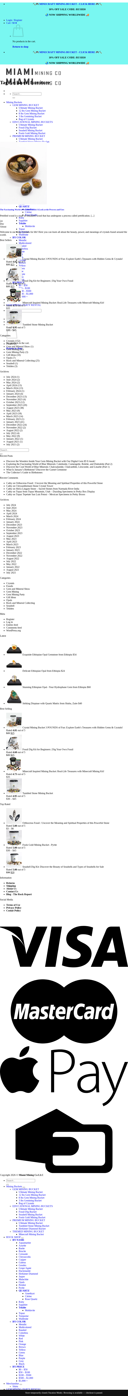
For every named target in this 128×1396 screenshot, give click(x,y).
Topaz (22, 229)
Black (22, 1364)
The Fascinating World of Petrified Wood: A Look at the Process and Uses (32, 209)
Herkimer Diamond (28, 1273)
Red (21, 1338)
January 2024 (13, 393)
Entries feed (12, 625)
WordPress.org (13, 630)
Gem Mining (12, 349)
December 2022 (14, 424)
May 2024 (11, 382)
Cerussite (23, 1254)
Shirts (15, 1386)
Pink (21, 1341)
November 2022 (14, 427)
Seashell (10, 363)
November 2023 (14, 399)
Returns (10, 883)
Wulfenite (23, 234)
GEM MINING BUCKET (25, 1189)
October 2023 (13, 402)
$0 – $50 (23, 285)
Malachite (23, 1279)
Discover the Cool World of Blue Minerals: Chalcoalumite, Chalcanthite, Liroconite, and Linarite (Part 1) (58, 466)
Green (22, 1352)
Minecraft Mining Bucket (31, 1234)
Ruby (21, 1302)
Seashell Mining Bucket (30, 1214)
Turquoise (24, 1316)
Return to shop (20, 46)
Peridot (22, 1285)
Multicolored (25, 243)
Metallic (23, 240)
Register (10, 619)
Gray (21, 1361)
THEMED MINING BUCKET (28, 1231)
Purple (22, 274)
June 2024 (11, 379)
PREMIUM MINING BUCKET (28, 1220)
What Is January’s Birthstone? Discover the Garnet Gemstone (36, 469)
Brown (22, 1347)
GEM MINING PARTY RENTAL (23, 1389)
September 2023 (14, 405)
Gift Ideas (11, 355)
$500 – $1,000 (26, 293)
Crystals (10, 341)
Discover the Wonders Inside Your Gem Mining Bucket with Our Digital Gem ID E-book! (50, 461)
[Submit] (1, 453)
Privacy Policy (13, 907)
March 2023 (12, 416)
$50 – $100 (24, 288)
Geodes (22, 1265)
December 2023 (14, 396)
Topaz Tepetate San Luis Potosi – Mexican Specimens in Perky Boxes (50, 494)
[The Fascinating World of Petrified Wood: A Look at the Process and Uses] (23, 203)
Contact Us (12, 891)
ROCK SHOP (13, 1237)
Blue (21, 1355)
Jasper (22, 1276)
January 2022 (13, 438)
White (22, 1335)
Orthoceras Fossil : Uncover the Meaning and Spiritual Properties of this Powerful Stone (59, 483)
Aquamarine (25, 1242)
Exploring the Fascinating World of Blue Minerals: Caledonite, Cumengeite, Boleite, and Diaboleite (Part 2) (59, 464)
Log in (9, 622)
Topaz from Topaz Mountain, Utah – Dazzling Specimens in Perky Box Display (55, 491)
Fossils (9, 343)
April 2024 (11, 385)
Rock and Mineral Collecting (20, 360)
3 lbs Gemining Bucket (30, 1200)
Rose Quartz (31, 1299)
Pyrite (22, 1287)
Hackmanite (25, 1271)
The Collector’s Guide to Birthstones (24, 472)
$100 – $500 (25, 291)
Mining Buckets (14, 1186)
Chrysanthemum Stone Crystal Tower (34, 486)
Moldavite (30, 226)
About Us (11, 888)
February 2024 (13, 391)
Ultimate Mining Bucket (31, 1192)
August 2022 (12, 430)
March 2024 (12, 388)
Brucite (22, 1251)
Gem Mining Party (15, 352)
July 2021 (11, 444)
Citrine (28, 1296)
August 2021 (12, 441)
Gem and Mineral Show (18, 346)
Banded (22, 246)
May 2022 (11, 436)
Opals (9, 357)
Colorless (23, 248)
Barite (22, 1248)
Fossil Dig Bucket (28, 1211)
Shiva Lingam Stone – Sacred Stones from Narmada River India (47, 488)
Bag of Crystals (26, 1203)
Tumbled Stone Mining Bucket (34, 1226)
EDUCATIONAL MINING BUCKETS (32, 1206)
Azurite (22, 1245)
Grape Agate (25, 1268)
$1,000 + (23, 296)
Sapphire (23, 1304)
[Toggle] (24, 1187)
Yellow (22, 265)
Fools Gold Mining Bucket (32, 1217)
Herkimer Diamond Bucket (32, 1228)
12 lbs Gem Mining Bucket (32, 1195)
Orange (22, 1344)
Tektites (10, 366)
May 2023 (11, 410)
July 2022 (11, 433)
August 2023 (12, 408)
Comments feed (14, 627)
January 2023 (13, 422)
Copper (22, 1259)
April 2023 (11, 413)
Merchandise (12, 1383)
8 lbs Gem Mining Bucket (31, 1197)
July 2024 (11, 377)
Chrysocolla (25, 1256)
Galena (22, 1262)
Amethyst (29, 1293)
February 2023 (13, 419)
